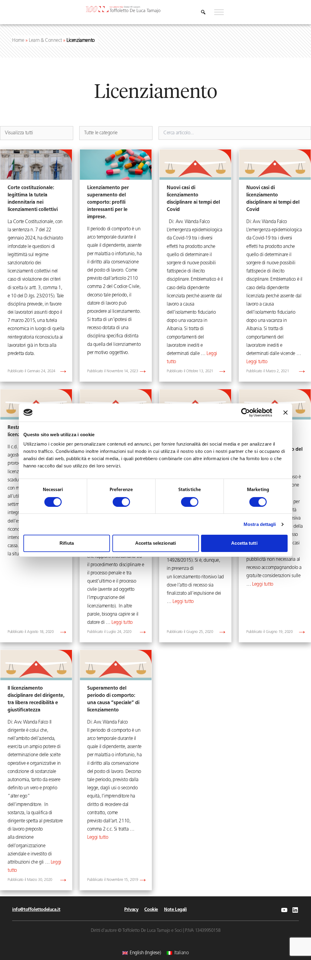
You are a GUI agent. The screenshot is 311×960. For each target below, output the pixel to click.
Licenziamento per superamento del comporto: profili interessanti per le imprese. (108, 202)
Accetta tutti (244, 543)
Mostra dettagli (260, 524)
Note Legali (175, 910)
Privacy (131, 910)
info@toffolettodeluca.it (36, 910)
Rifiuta (67, 543)
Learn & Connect (45, 40)
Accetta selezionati (155, 543)
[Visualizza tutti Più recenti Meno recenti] (36, 133)
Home (18, 40)
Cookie (151, 910)
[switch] (121, 502)
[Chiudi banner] (285, 412)
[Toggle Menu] (219, 12)
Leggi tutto (257, 362)
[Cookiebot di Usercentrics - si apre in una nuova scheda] (245, 412)
